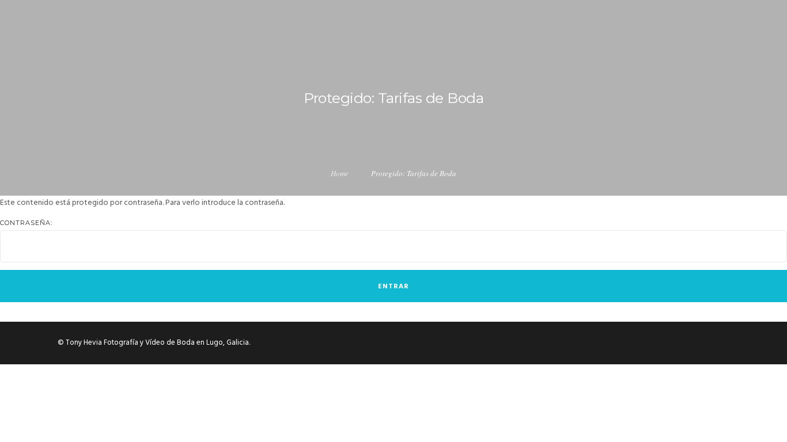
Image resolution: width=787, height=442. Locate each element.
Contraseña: (26, 223)
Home (340, 173)
